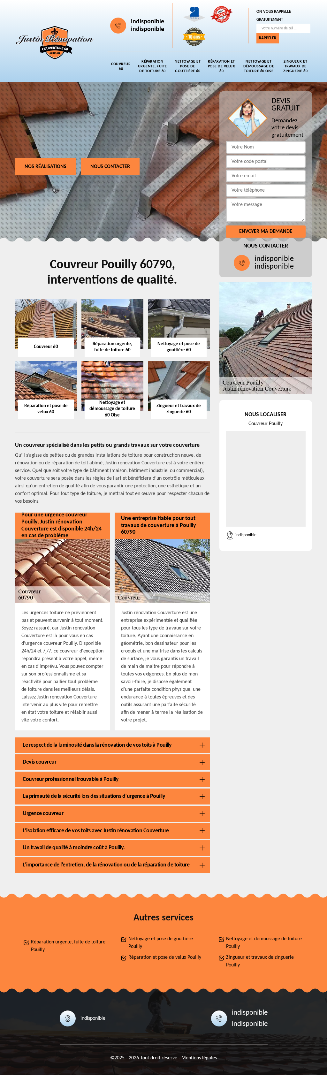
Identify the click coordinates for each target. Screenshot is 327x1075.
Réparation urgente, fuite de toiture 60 (152, 66)
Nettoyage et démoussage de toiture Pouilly (264, 942)
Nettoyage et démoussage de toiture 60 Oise (258, 66)
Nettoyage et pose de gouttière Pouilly (160, 942)
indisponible (147, 22)
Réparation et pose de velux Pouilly (164, 957)
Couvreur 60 (121, 66)
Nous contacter (110, 166)
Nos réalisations (45, 166)
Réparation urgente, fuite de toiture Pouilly (68, 946)
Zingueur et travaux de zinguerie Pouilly (260, 961)
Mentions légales (199, 1058)
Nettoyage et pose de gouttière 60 (188, 66)
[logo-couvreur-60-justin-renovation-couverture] (55, 42)
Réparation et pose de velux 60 (221, 66)
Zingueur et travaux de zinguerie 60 (295, 66)
